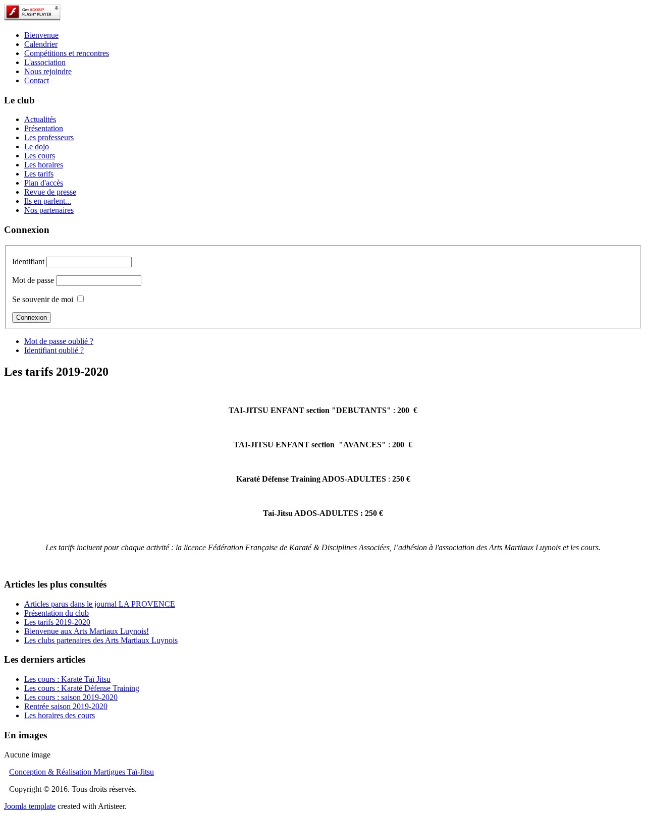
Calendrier (41, 44)
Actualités (40, 119)
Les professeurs (49, 137)
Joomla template (30, 806)
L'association (45, 62)
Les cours (39, 155)
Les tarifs (38, 173)
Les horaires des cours (59, 715)
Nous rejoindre (48, 71)
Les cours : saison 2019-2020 (71, 697)
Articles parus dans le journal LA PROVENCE (99, 604)
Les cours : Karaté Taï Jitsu (67, 679)
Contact (36, 80)
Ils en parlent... (47, 201)
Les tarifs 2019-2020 (57, 622)
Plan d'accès (43, 183)
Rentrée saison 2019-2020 (65, 706)
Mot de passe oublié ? (58, 341)
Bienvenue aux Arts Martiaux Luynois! (86, 631)
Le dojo (36, 146)
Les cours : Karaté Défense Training (81, 688)
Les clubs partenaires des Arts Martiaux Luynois (101, 640)
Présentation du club (56, 613)
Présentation (43, 128)
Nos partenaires (49, 210)
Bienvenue (41, 35)
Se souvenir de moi (42, 299)
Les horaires (43, 164)
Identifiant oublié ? (54, 350)
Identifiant (28, 261)
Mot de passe (33, 280)
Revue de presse (50, 192)
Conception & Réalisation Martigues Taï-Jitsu (81, 772)
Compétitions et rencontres (66, 53)
